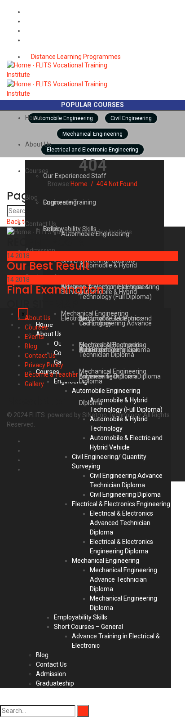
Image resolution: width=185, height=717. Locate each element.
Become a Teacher (51, 374)
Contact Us (40, 223)
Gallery (34, 383)
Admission (51, 673)
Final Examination (55, 289)
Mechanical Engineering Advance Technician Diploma (123, 579)
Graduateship (55, 683)
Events (34, 336)
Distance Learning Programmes (75, 56)
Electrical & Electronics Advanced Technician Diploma (121, 523)
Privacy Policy (44, 365)
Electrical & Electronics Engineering (121, 504)
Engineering (60, 202)
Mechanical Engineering (105, 560)
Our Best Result (48, 265)
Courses (36, 327)
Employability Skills (80, 617)
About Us (38, 144)
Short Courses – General (88, 626)
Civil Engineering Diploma (125, 494)
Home (33, 117)
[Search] (83, 711)
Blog (31, 197)
